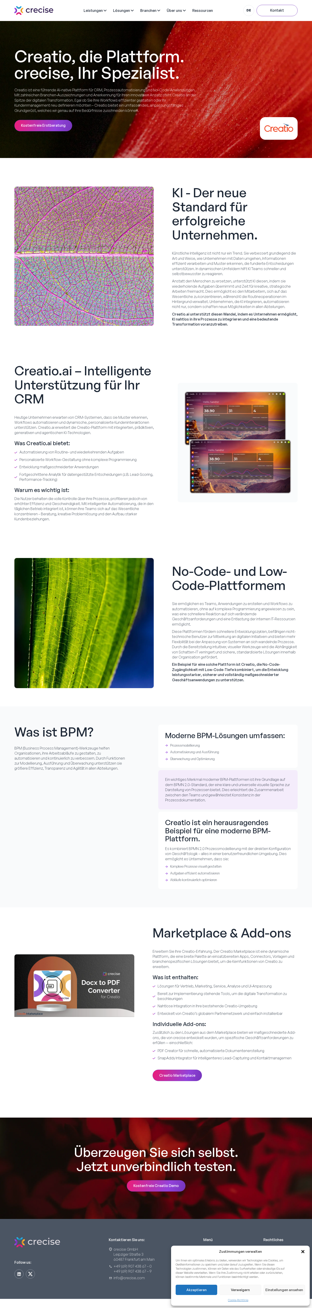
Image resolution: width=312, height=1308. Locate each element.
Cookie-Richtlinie (238, 1300)
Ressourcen (202, 10)
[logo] (33, 10)
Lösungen (121, 10)
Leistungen (93, 10)
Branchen (148, 10)
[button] (303, 1251)
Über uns (174, 10)
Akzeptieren (196, 1290)
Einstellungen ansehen (284, 1290)
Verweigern (240, 1290)
